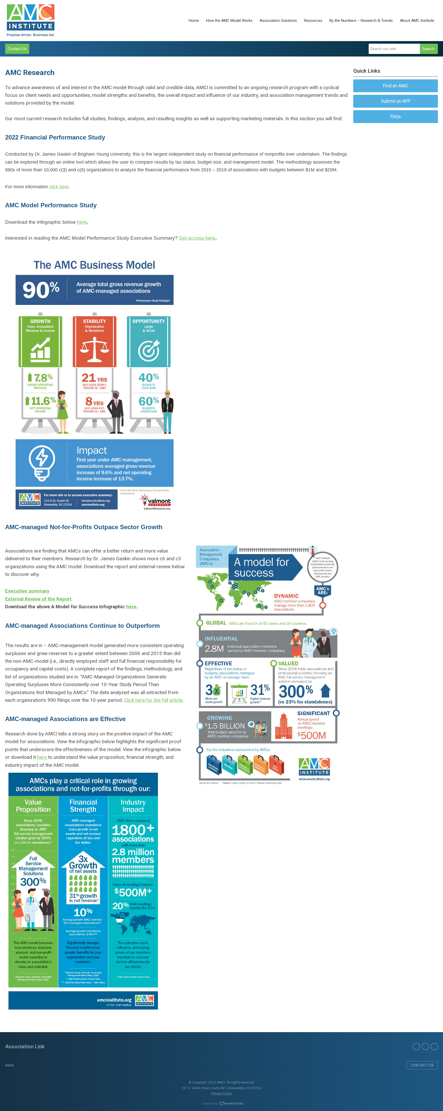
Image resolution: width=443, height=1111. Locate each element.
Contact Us (17, 48)
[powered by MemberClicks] (221, 1104)
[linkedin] (425, 1046)
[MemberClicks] (30, 21)
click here (59, 186)
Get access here (197, 238)
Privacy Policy (221, 1093)
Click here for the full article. (154, 700)
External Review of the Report (38, 599)
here (82, 222)
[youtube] (434, 1046)
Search (428, 48)
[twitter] (416, 1046)
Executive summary (27, 591)
